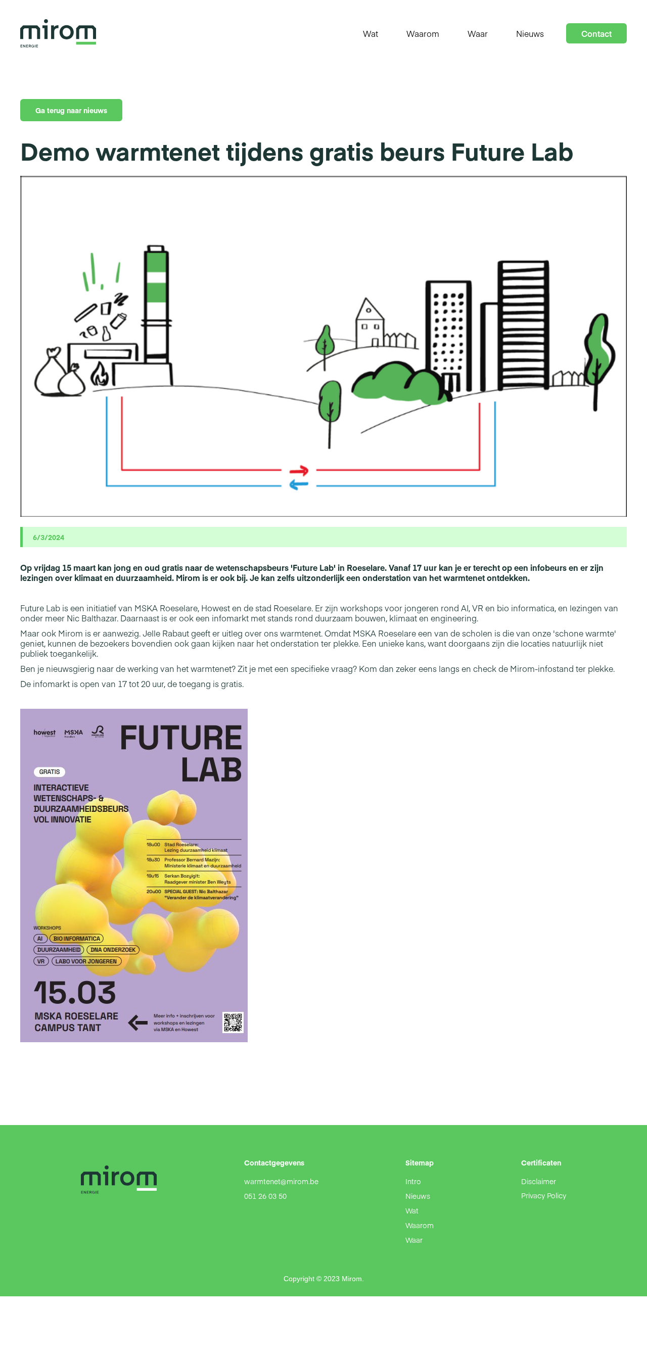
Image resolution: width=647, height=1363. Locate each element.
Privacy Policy (543, 1195)
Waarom (419, 1225)
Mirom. (353, 1279)
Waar (414, 1240)
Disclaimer (538, 1181)
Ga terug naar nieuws (71, 110)
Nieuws (417, 1196)
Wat (412, 1210)
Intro (413, 1181)
